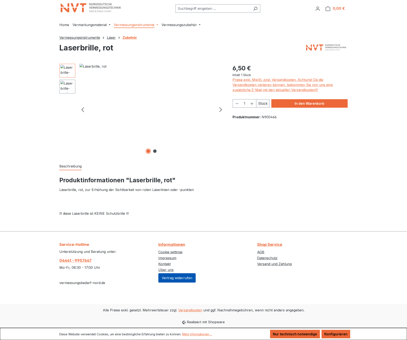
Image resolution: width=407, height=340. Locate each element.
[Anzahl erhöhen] (252, 103)
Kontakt (164, 264)
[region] (141, 109)
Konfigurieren (335, 334)
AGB (260, 252)
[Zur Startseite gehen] (91, 8)
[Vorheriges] (82, 109)
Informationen (171, 244)
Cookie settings (170, 252)
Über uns (166, 270)
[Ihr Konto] (318, 8)
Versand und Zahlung (274, 264)
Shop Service (269, 244)
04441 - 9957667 (75, 260)
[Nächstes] (220, 109)
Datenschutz (267, 258)
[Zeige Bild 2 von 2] (155, 151)
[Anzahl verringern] (237, 103)
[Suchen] (255, 8)
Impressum (167, 258)
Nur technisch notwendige (295, 334)
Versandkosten (190, 310)
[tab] (70, 166)
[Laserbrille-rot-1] (151, 109)
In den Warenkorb (309, 103)
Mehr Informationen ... (197, 334)
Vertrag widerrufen (177, 278)
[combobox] (213, 8)
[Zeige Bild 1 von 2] (148, 151)
